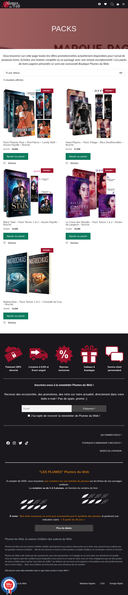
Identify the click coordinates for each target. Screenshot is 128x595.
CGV (102, 583)
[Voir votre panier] (118, 4)
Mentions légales (87, 583)
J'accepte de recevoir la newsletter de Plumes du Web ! (65, 415)
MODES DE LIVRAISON (111, 451)
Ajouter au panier (16, 156)
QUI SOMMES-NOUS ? (111, 435)
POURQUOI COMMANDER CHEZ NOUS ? (102, 443)
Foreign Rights (116, 583)
